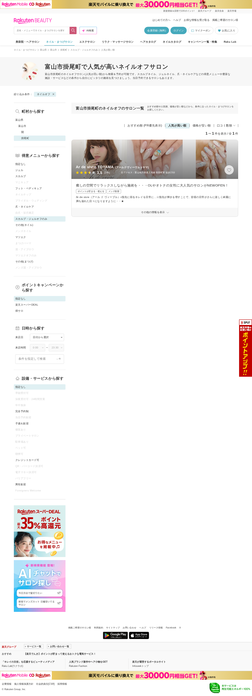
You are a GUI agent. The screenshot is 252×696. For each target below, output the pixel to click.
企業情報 (6, 684)
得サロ (19, 310)
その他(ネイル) (24, 224)
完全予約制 (22, 411)
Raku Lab (230, 41)
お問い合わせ (129, 627)
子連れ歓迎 (22, 423)
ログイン (178, 30)
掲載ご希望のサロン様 (225, 19)
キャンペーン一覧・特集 (202, 41)
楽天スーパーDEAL (26, 304)
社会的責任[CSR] (45, 684)
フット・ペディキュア (28, 188)
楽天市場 (231, 11)
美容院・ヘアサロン (28, 41)
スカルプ (20, 176)
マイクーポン (202, 30)
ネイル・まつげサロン (59, 41)
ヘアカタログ (148, 41)
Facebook (171, 627)
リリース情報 (156, 627)
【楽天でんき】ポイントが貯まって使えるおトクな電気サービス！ (60, 653)
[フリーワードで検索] (73, 30)
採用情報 (62, 684)
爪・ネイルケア (24, 206)
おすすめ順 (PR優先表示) (144, 125)
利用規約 (98, 627)
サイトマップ (113, 627)
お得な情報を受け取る (197, 19)
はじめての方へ (161, 19)
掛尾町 (63, 50)
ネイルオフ (70, 74)
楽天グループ (204, 11)
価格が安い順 (202, 125)
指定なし (20, 164)
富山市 (53, 50)
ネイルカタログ (172, 41)
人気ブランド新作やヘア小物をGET (88, 661)
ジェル (19, 170)
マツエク (20, 237)
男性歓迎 (20, 484)
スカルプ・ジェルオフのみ (84, 50)
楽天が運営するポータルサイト (149, 661)
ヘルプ (177, 19)
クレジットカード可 (27, 460)
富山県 (43, 50)
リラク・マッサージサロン (118, 41)
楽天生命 (219, 11)
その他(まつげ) (24, 261)
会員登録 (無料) (156, 30)
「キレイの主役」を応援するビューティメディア (28, 661)
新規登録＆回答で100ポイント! (178, 11)
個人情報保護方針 (23, 684)
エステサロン (87, 41)
